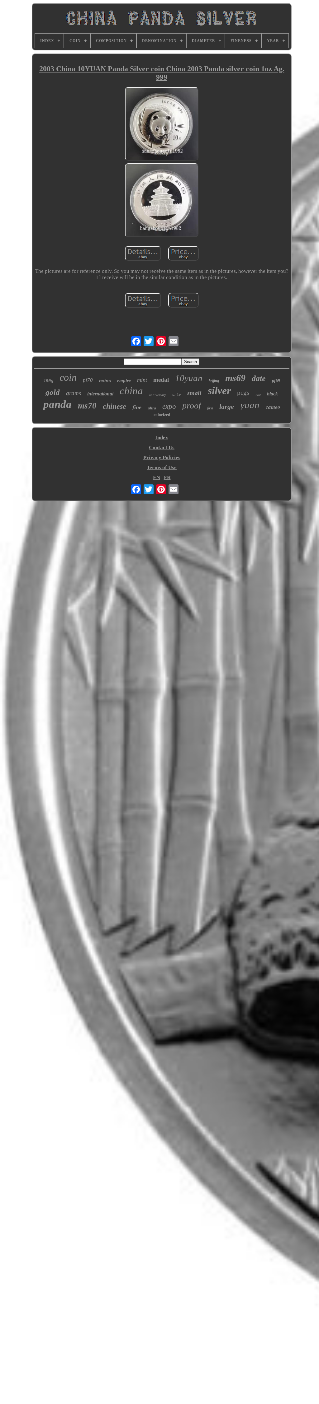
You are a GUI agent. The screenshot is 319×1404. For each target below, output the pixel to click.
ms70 (87, 405)
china (131, 390)
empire (124, 380)
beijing (214, 381)
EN (156, 477)
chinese (114, 406)
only (176, 395)
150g (48, 380)
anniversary (157, 395)
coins (105, 380)
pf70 (88, 380)
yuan (249, 404)
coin (68, 377)
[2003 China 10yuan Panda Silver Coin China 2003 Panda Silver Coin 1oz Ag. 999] (161, 124)
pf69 (276, 380)
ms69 (235, 378)
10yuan (188, 378)
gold (52, 392)
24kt (258, 395)
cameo (273, 407)
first (210, 408)
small (194, 392)
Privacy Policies (161, 457)
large (226, 406)
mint (142, 380)
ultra (152, 408)
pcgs (243, 392)
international (100, 393)
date (259, 378)
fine (136, 407)
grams (73, 393)
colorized (162, 414)
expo (169, 406)
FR (167, 477)
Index (161, 438)
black (272, 393)
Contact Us (161, 447)
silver (219, 390)
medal (161, 379)
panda (57, 404)
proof (191, 405)
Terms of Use (162, 467)
